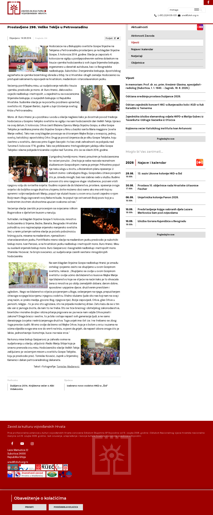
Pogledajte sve (165, 139)
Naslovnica (13, 17)
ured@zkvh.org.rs (17, 462)
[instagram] (32, 443)
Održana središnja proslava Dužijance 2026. (153, 96)
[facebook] (12, 443)
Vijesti (40, 17)
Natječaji (136, 56)
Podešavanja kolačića (66, 507)
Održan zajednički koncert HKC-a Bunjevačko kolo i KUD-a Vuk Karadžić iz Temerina (165, 107)
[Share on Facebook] (114, 38)
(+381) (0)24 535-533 (155, 9)
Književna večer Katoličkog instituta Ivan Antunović (159, 128)
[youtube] (22, 443)
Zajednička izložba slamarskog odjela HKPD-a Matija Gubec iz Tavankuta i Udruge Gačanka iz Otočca (164, 118)
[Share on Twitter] (118, 38)
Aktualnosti (28, 17)
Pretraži (189, 4)
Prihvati (29, 507)
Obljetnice (138, 62)
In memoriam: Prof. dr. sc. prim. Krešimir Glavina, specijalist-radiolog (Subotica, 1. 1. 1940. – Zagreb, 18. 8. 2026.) (164, 86)
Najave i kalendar (142, 49)
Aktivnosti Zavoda (142, 35)
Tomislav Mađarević (68, 366)
